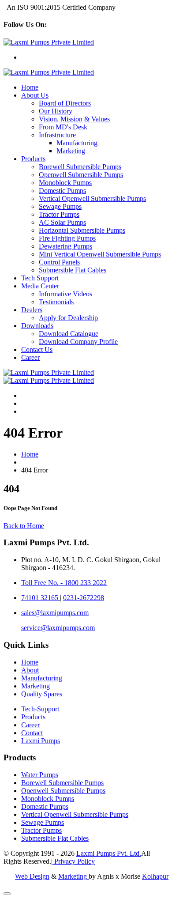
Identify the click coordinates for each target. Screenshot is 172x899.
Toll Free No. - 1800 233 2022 (64, 582)
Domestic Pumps (62, 190)
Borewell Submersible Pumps (80, 166)
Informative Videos (65, 294)
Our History (55, 111)
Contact (32, 733)
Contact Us (36, 349)
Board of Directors (65, 103)
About (30, 670)
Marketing (70, 151)
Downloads (37, 325)
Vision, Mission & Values (74, 119)
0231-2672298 (83, 597)
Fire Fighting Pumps (67, 238)
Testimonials (56, 302)
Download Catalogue (68, 333)
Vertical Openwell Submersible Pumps (92, 198)
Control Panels (59, 262)
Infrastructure (57, 135)
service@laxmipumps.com (58, 627)
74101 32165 (40, 597)
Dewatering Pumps (65, 246)
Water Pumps (39, 774)
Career (30, 357)
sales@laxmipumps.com (55, 612)
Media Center (40, 286)
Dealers (31, 310)
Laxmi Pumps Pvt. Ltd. (108, 853)
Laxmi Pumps (40, 740)
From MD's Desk (63, 127)
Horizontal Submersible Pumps (82, 230)
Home (29, 87)
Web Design (32, 876)
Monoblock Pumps (65, 182)
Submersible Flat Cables (72, 270)
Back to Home (24, 525)
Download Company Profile (78, 341)
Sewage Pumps (60, 206)
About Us (35, 95)
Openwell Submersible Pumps (81, 174)
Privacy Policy (73, 861)
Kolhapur (155, 876)
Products (33, 158)
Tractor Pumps (59, 214)
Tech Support (40, 278)
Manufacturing (76, 143)
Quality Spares (41, 694)
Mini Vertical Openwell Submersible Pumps (100, 254)
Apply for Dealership (68, 317)
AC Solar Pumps (62, 222)
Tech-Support (40, 709)
